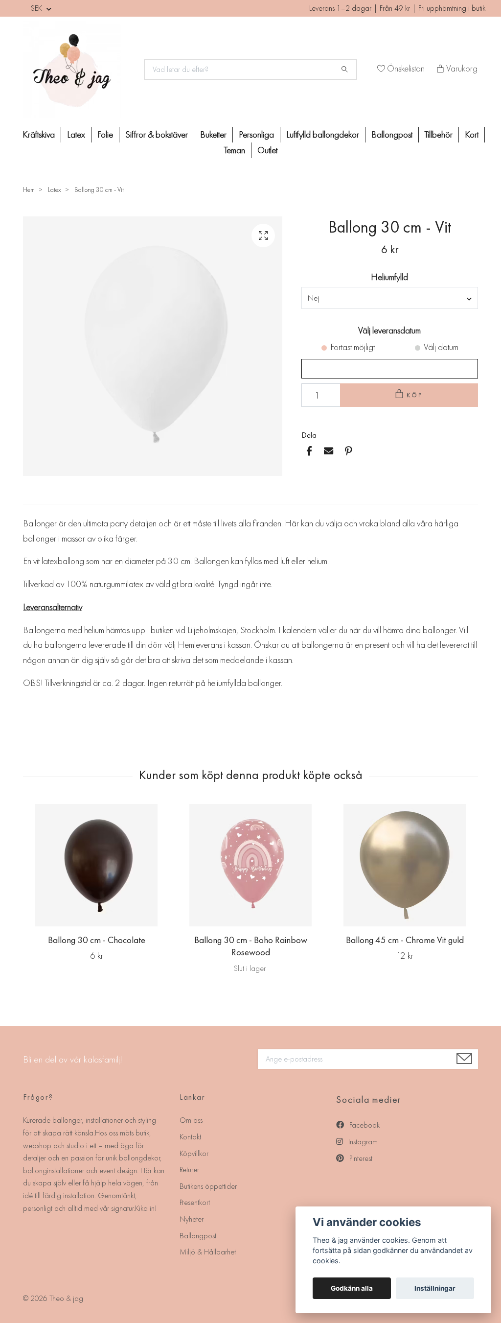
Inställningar (434, 1288)
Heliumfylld (389, 277)
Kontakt (190, 1137)
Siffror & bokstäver (156, 134)
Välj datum (441, 347)
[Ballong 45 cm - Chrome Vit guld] (404, 865)
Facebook (363, 1125)
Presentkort (195, 1202)
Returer (189, 1169)
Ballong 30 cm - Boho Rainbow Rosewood (250, 946)
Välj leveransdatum (389, 330)
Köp (415, 395)
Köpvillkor (194, 1153)
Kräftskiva (39, 134)
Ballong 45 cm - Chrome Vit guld (405, 940)
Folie (105, 134)
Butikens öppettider (208, 1186)
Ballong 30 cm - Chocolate (96, 940)
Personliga (256, 134)
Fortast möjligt (352, 347)
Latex (76, 134)
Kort (471, 134)
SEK (37, 8)
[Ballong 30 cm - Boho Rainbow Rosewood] (250, 865)
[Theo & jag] (77, 69)
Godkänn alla (352, 1288)
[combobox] (389, 297)
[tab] (34, 496)
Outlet (267, 150)
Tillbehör (439, 134)
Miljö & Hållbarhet (208, 1252)
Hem (29, 189)
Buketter (213, 134)
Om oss (191, 1120)
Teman (234, 150)
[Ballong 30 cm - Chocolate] (96, 865)
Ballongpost (391, 134)
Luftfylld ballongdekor (322, 134)
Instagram (362, 1141)
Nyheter (192, 1219)
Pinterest (359, 1158)
